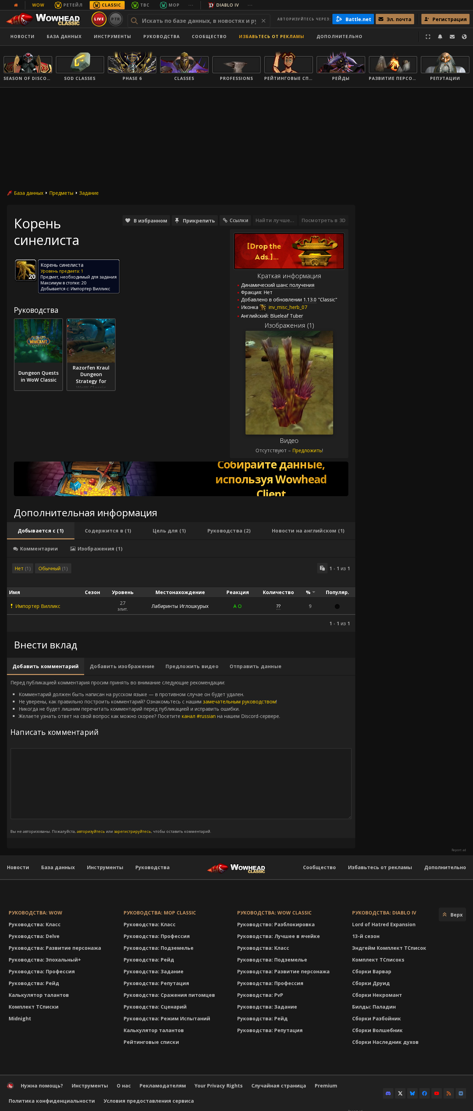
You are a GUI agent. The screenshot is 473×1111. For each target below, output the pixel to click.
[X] (400, 1093)
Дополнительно (445, 867)
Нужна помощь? (42, 1085)
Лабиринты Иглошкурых (180, 606)
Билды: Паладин (374, 1006)
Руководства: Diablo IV (384, 912)
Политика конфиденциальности (52, 1101)
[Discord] (388, 1093)
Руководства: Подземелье (159, 948)
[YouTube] (436, 1093)
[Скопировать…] (322, 568)
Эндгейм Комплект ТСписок (389, 948)
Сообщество (209, 36)
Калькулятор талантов (39, 995)
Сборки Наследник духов (385, 1042)
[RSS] (449, 1093)
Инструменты (105, 867)
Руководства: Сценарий (155, 1006)
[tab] (40, 530)
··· (191, 5)
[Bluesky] (412, 1093)
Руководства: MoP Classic (160, 912)
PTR (116, 18)
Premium (326, 1085)
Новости (22, 36)
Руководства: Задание (154, 971)
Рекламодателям (163, 1085)
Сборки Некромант (377, 995)
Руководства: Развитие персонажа (55, 948)
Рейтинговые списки (151, 1042)
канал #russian (199, 716)
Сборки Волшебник (377, 1030)
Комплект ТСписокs (378, 959)
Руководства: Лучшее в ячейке (278, 936)
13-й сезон (366, 936)
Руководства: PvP (260, 995)
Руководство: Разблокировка (276, 924)
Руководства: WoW (35, 912)
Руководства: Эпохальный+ (45, 959)
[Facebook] (424, 1093)
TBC (145, 5)
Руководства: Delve (34, 936)
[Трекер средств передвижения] (181, 479)
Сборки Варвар (371, 971)
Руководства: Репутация (156, 983)
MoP (174, 5)
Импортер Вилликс (37, 606)
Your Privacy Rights (219, 1085)
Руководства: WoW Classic (274, 912)
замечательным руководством (239, 701)
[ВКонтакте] (461, 1093)
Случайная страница (278, 1085)
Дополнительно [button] (339, 36)
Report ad (459, 850)
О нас (124, 1085)
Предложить (307, 450)
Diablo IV (227, 5)
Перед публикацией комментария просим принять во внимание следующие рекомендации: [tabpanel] (145, 756)
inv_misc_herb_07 (287, 307)
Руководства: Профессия (42, 971)
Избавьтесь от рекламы (271, 36)
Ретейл (73, 5)
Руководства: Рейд (34, 983)
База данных (64, 36)
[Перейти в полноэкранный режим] (428, 36)
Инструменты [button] (112, 36)
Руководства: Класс (35, 924)
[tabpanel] (181, 595)
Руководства (161, 36)
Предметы (61, 193)
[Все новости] (15, 5)
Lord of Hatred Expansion (384, 924)
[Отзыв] (452, 36)
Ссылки (239, 220)
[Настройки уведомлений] (440, 36)
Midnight (20, 1018)
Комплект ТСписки (34, 1006)
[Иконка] (25, 270)
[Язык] (464, 36)
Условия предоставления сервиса (149, 1101)
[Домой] (46, 19)
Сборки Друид (371, 983)
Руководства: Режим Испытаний (167, 1018)
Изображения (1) (289, 325)
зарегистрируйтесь (132, 831)
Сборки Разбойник (376, 1018)
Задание (89, 193)
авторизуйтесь (91, 831)
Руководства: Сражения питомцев (169, 995)
